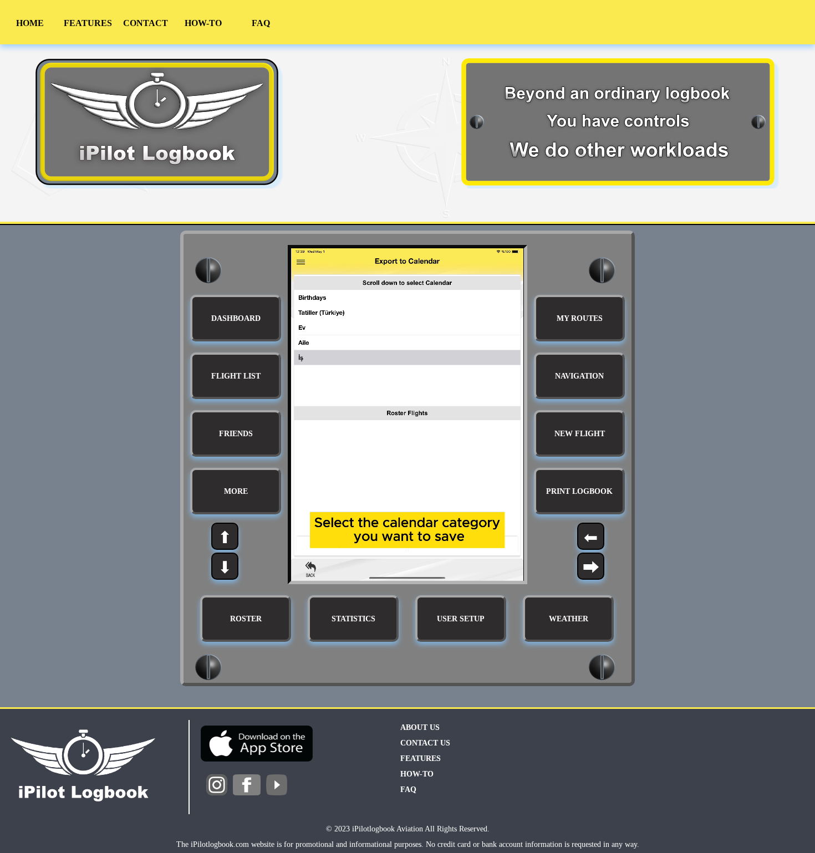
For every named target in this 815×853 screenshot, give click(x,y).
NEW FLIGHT (579, 434)
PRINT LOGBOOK (579, 491)
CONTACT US (425, 743)
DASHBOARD (236, 318)
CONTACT (145, 23)
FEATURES (88, 23)
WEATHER (568, 619)
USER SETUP (461, 619)
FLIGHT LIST (236, 376)
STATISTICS (353, 619)
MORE (236, 491)
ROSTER (246, 619)
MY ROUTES (580, 318)
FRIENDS (236, 434)
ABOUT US (420, 727)
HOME (30, 23)
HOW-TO (203, 23)
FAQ (261, 23)
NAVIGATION (579, 376)
